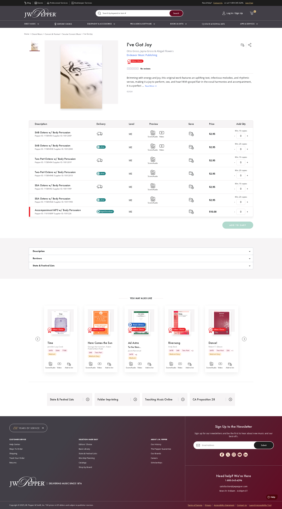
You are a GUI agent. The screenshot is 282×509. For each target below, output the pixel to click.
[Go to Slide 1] (35, 45)
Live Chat (249, 3)
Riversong (174, 343)
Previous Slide (38, 339)
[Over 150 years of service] (28, 428)
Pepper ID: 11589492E (44, 202)
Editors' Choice (85, 444)
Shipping (13, 453)
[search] (99, 13)
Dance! (213, 343)
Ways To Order (16, 449)
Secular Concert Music (71, 34)
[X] (228, 455)
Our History (156, 444)
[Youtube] (240, 455)
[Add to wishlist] (242, 45)
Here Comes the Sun (100, 343)
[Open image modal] (81, 77)
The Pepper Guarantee (161, 449)
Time (50, 343)
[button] (31, 23)
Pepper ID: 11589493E (44, 149)
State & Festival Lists (88, 453)
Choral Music (37, 34)
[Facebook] (222, 455)
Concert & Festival (52, 34)
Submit (263, 445)
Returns (12, 462)
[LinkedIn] (246, 455)
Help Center (14, 444)
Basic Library (84, 449)
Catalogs (82, 462)
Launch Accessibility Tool (260, 505)
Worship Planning (87, 458)
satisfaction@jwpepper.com (234, 486)
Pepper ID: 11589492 (43, 189)
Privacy (208, 505)
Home (26, 34)
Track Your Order (17, 458)
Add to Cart (237, 225)
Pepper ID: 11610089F (44, 213)
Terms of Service (195, 505)
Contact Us (218, 3)
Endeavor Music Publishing (142, 55)
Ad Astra (133, 343)
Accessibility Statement (224, 505)
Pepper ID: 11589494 (43, 162)
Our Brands (156, 453)
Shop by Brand (85, 467)
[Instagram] (234, 455)
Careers (154, 458)
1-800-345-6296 (233, 480)
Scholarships (156, 462)
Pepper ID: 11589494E (44, 175)
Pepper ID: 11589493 (43, 136)
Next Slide (244, 339)
